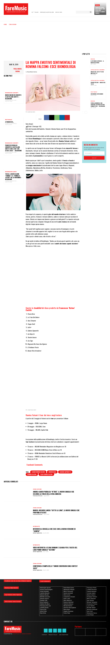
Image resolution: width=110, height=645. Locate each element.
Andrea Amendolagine (46, 589)
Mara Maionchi (68, 600)
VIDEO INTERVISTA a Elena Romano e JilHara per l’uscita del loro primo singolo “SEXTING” (55, 548)
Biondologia (52, 472)
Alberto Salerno (91, 595)
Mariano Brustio (44, 595)
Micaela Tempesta (92, 602)
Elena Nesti (67, 609)
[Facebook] (46, 117)
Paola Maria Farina (17, 70)
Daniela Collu (43, 600)
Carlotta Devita (44, 607)
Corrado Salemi (91, 593)
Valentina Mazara (68, 604)
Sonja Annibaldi (44, 591)
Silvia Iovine (67, 595)
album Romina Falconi (38, 472)
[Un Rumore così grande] (85, 93)
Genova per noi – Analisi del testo (98, 83)
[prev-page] (83, 112)
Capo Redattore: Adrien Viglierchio (13, 594)
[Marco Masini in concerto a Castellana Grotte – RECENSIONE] (14, 85)
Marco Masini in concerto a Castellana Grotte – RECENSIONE (13, 97)
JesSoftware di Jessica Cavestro (22, 633)
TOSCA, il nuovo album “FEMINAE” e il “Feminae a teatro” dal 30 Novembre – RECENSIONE (13, 176)
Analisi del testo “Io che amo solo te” (97, 72)
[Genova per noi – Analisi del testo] (85, 83)
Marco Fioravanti (68, 591)
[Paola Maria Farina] (8, 70)
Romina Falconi (31, 474)
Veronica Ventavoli (92, 609)
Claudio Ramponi (91, 591)
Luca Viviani (90, 615)
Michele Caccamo (45, 596)
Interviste (36, 526)
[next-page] (86, 112)
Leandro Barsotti (44, 593)
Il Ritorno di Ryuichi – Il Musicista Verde (97, 61)
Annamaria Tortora (92, 604)
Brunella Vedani (91, 607)
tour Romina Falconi (46, 474)
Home (5, 24)
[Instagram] (50, 630)
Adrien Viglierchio (10, 181)
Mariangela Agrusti (45, 587)
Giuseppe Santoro (92, 596)
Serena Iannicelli (68, 593)
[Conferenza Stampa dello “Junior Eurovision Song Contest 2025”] (17, 567)
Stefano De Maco (45, 604)
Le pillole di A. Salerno (97, 69)
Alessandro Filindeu (69, 589)
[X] (51, 117)
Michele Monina (68, 605)
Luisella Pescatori (92, 589)
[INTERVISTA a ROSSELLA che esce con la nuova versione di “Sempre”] (17, 529)
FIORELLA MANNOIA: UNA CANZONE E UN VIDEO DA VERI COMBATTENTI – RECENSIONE (98, 104)
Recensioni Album (10, 171)
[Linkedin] (62, 117)
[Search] (90, 12)
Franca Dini (43, 609)
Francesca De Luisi (10, 100)
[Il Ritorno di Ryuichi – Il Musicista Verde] (85, 61)
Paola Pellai (67, 613)
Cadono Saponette (65, 472)
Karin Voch (90, 611)
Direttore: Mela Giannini (11, 588)
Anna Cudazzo (44, 602)
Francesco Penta (91, 587)
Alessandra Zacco (92, 613)
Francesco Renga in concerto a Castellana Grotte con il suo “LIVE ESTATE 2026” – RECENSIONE (13, 148)
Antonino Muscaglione (70, 607)
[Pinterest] (67, 117)
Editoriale (8, 119)
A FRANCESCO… (9, 122)
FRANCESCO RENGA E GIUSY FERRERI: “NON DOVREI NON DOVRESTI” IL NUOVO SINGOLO (100, 10)
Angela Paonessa (68, 611)
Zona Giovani (12, 24)
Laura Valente (91, 605)
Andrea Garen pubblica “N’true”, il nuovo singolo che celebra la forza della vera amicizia (53, 492)
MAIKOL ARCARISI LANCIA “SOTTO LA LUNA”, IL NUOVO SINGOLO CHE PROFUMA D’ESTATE (56, 511)
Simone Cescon (44, 598)
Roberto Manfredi (11, 123)
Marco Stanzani (91, 598)
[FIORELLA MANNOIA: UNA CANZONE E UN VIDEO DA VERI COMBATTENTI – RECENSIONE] (85, 104)
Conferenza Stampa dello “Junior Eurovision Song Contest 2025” (55, 567)
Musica (97, 5)
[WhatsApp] (56, 117)
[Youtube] (64, 630)
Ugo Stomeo (90, 600)
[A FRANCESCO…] (14, 111)
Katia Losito (67, 598)
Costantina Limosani (69, 596)
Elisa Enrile (43, 613)
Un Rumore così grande (97, 94)
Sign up (94, 158)
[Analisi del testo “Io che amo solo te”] (85, 72)
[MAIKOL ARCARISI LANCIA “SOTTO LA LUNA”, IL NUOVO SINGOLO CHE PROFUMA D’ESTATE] (17, 511)
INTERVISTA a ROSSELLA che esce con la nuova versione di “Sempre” (54, 530)
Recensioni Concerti (11, 92)
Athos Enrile (43, 611)
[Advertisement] (55, 38)
